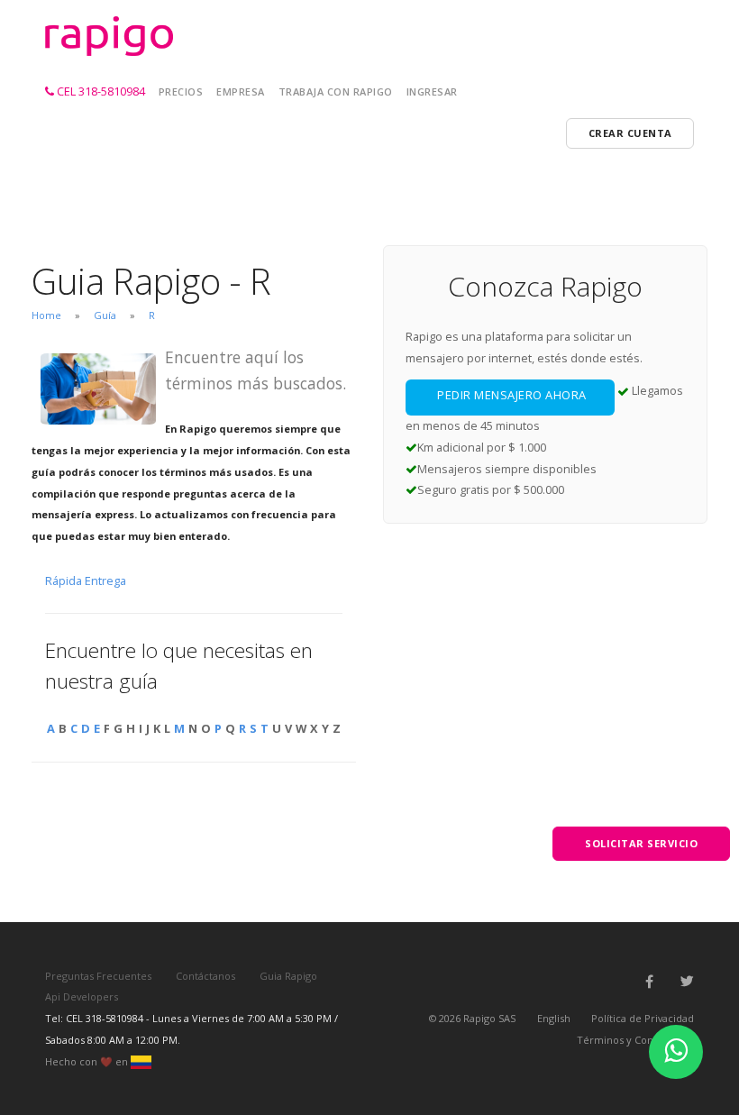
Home (46, 315)
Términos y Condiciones (635, 1039)
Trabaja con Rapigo (335, 91)
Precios (181, 91)
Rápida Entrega (85, 580)
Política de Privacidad (642, 1018)
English (553, 1018)
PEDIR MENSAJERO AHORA (512, 395)
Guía (105, 315)
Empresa (240, 91)
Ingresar (432, 91)
